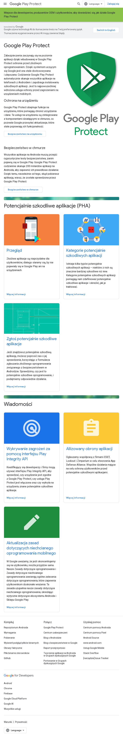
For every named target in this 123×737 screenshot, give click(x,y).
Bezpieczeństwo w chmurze (23, 189)
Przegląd (14, 250)
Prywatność (21, 722)
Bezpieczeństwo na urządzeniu (25, 134)
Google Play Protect (53, 627)
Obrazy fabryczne (13, 648)
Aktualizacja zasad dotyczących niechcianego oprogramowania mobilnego (31, 548)
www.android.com (92, 643)
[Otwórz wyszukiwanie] (79, 4)
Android (8, 683)
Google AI (8, 703)
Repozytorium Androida (16, 627)
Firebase (8, 693)
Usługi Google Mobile (93, 648)
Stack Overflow (91, 653)
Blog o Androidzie (52, 637)
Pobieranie (9, 637)
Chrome (8, 688)
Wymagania (10, 632)
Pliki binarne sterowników (16, 653)
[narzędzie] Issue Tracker (96, 658)
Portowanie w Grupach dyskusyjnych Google (55, 662)
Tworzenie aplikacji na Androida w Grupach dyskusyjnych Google (60, 654)
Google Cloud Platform (15, 698)
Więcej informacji (16, 294)
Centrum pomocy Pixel (94, 632)
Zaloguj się (113, 4)
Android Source (91, 637)
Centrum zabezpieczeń (55, 632)
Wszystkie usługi (12, 709)
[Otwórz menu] (5, 4)
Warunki (8, 722)
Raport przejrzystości (54, 648)
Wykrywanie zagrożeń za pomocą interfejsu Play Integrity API (28, 453)
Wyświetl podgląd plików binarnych (21, 643)
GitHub (7, 658)
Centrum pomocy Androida (97, 627)
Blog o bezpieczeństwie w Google (60, 643)
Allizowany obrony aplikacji (89, 448)
